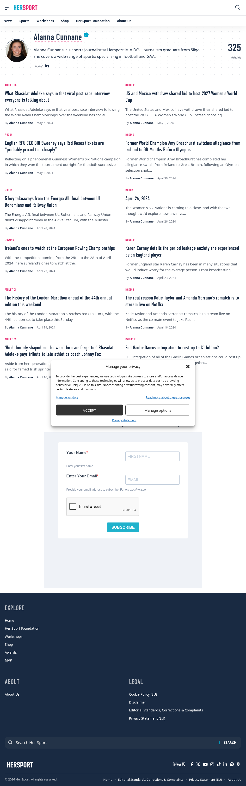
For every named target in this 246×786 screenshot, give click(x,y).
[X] (198, 764)
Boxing (129, 134)
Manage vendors (67, 397)
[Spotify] (232, 764)
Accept (89, 410)
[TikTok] (219, 764)
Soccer (130, 85)
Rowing (9, 240)
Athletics (11, 85)
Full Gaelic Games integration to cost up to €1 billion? (172, 348)
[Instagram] (212, 764)
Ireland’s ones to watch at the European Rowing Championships (60, 248)
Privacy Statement (124, 420)
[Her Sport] (25, 7)
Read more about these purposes (168, 397)
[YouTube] (205, 764)
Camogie (130, 339)
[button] (187, 366)
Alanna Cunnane (21, 123)
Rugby (8, 134)
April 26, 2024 (137, 198)
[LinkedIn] (47, 66)
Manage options (157, 410)
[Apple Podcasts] (238, 764)
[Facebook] (191, 764)
